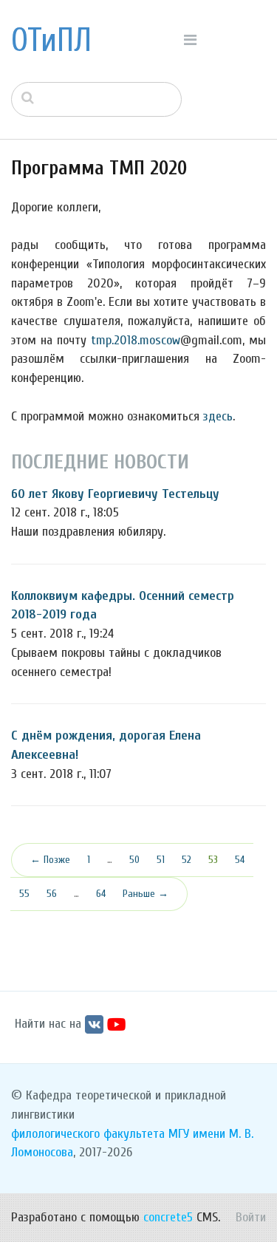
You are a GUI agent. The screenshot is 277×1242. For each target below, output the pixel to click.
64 (101, 893)
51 (161, 859)
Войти (251, 1217)
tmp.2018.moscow (135, 340)
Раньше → (145, 893)
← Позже (50, 859)
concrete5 (168, 1217)
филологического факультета (88, 1134)
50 (134, 859)
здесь (218, 416)
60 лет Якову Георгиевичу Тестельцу (115, 494)
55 (24, 893)
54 (239, 859)
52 (186, 859)
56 (52, 893)
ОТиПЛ (51, 40)
